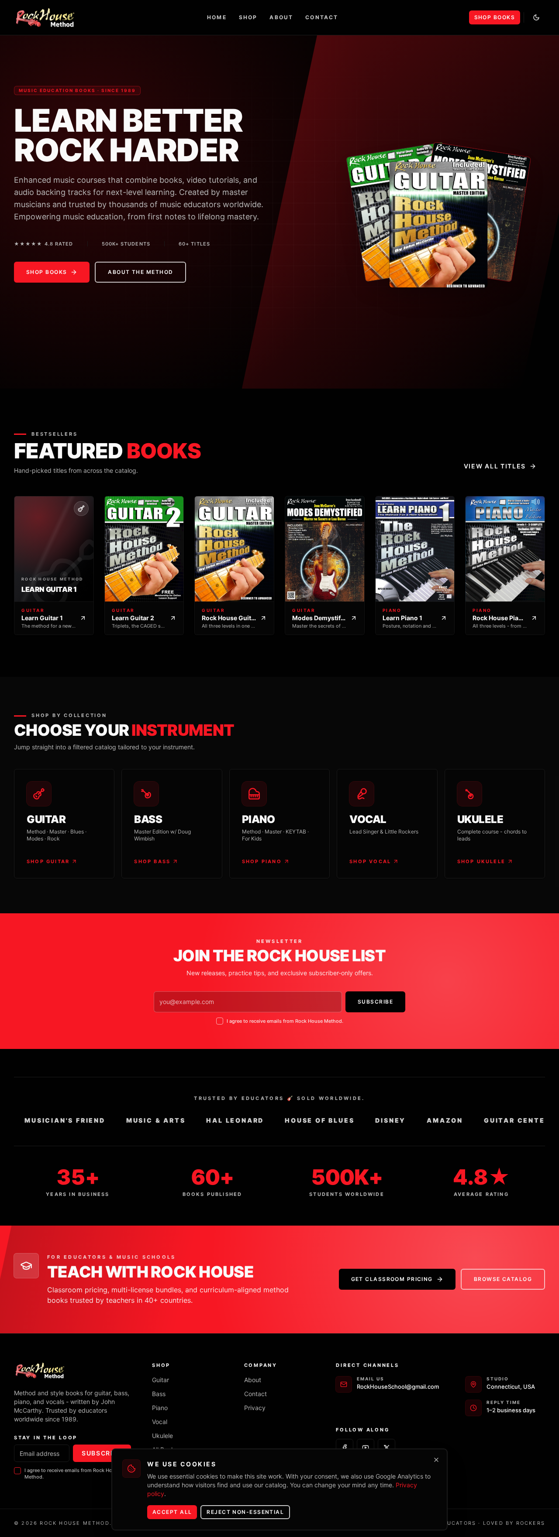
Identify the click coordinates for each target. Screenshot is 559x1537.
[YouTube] (365, 1447)
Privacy (255, 1407)
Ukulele (162, 1435)
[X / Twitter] (386, 1447)
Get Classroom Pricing (392, 1279)
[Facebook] (344, 1447)
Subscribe (375, 1001)
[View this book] (438, 212)
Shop (248, 17)
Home (217, 17)
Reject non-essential (245, 1512)
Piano (160, 1407)
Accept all (172, 1512)
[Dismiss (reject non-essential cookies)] (436, 1460)
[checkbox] (219, 1021)
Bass (159, 1393)
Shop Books (494, 17)
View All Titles (495, 466)
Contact (321, 17)
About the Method (140, 272)
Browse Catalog (503, 1279)
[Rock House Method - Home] (45, 17)
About (281, 17)
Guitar (160, 1379)
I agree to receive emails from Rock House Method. (285, 1021)
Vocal (159, 1421)
